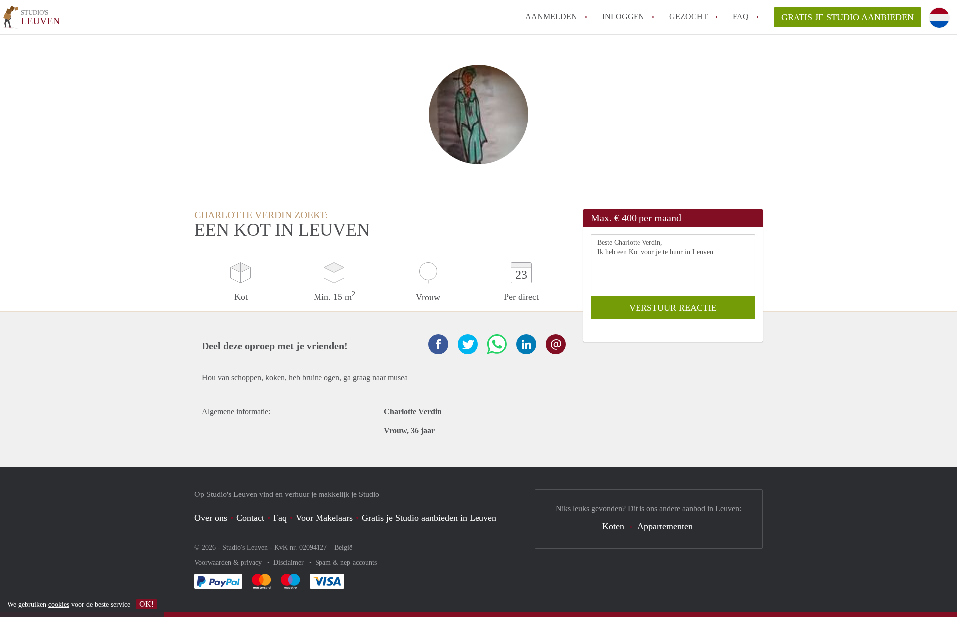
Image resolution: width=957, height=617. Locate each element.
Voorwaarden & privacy (229, 562)
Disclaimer (289, 562)
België (343, 547)
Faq (280, 518)
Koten (613, 526)
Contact (250, 518)
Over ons (210, 518)
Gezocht (688, 16)
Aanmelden (551, 16)
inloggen (623, 16)
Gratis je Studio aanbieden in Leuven (429, 518)
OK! (146, 604)
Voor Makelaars (324, 518)
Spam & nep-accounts (346, 562)
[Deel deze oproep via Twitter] (468, 344)
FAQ (741, 16)
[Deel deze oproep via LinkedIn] (526, 344)
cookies (58, 604)
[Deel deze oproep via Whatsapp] (497, 344)
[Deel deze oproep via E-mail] (556, 344)
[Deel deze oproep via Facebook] (438, 344)
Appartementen (665, 526)
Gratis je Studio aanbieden (847, 17)
